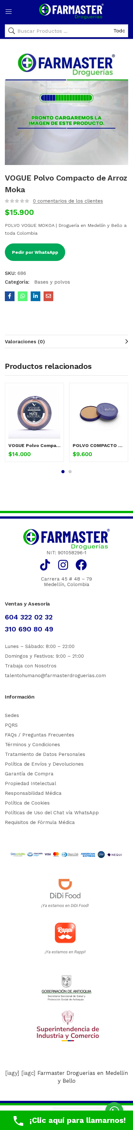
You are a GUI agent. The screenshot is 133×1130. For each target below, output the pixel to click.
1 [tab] (63, 471)
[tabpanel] (34, 425)
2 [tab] (70, 471)
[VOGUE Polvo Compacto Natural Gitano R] (34, 412)
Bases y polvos (51, 282)
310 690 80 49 (29, 629)
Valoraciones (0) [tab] (25, 342)
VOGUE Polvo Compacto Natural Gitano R (34, 445)
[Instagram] (63, 565)
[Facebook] (81, 565)
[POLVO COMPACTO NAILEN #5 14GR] (99, 412)
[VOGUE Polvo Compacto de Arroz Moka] (10, 296)
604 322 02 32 (29, 617)
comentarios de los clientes (68, 201)
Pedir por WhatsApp (35, 252)
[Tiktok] (45, 565)
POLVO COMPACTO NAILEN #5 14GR (99, 445)
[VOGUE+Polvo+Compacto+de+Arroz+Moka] (35, 296)
